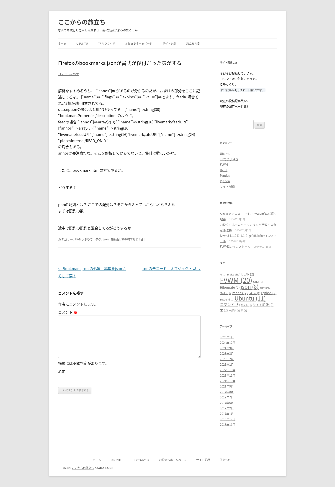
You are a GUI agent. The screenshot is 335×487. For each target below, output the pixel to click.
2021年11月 (227, 375)
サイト (246, 305)
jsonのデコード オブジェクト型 (171, 268)
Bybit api (233, 274)
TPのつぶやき (106, 43)
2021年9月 (227, 386)
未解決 (234, 310)
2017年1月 (227, 413)
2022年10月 (227, 370)
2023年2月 (227, 359)
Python (225, 181)
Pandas (225, 175)
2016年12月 (227, 419)
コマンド (230, 304)
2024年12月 (227, 342)
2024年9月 (227, 348)
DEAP (247, 274)
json (106, 239)
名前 (61, 371)
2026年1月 (227, 337)
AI (223, 274)
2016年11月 (227, 424)
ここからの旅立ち (82, 22)
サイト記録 (169, 43)
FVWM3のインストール (235, 246)
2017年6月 (227, 402)
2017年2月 (227, 408)
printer (254, 293)
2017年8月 (227, 392)
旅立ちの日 (193, 43)
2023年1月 (227, 364)
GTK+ (258, 281)
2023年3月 (227, 353)
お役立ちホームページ (138, 43)
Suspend (227, 299)
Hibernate (230, 287)
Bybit (223, 170)
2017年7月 (227, 397)
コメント (67, 312)
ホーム (62, 43)
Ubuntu (82, 43)
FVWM (224, 164)
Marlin (225, 293)
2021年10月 (227, 381)
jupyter (265, 287)
